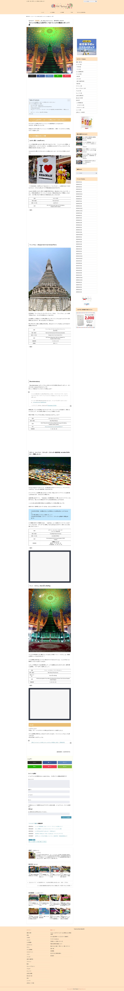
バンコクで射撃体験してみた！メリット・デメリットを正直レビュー (49, 826)
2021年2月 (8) (79, 272)
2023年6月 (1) (79, 220)
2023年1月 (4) (79, 232)
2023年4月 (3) (79, 225)
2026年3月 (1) (79, 182)
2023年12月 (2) (79, 208)
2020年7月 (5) (79, 284)
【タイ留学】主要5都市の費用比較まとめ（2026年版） (89, 139)
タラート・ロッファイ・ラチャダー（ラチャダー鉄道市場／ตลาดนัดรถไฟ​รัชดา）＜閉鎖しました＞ (50, 110)
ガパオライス (80, 105)
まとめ (31, 113)
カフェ (79, 78)
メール (30, 794)
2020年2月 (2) (79, 291)
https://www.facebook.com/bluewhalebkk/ (53, 426)
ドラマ (79, 69)
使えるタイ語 (79, 97)
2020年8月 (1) (79, 282)
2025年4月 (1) (79, 189)
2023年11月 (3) (79, 210)
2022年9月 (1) (79, 237)
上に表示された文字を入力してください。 (38, 811)
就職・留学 (79, 62)
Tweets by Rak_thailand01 (79, 929)
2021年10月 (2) (79, 258)
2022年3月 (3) (79, 248)
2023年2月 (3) (79, 229)
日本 (78, 100)
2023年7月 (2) (79, 217)
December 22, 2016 (52, 405)
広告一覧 (52, 948)
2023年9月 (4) (79, 213)
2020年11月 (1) (79, 280)
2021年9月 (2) (79, 260)
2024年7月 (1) (79, 201)
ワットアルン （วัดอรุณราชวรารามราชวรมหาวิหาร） (42, 106)
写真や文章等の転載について (56, 943)
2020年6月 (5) (79, 287)
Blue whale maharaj (36, 108)
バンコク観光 (37, 841)
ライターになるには (54, 939)
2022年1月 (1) (79, 253)
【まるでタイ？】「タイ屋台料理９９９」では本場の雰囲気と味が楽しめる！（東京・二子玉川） (49, 882)
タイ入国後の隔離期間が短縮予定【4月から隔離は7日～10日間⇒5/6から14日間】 (54, 885)
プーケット (79, 86)
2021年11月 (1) (79, 256)
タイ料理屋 (62, 12)
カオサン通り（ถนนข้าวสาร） (38, 105)
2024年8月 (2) (79, 198)
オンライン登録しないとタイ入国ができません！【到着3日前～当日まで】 (89, 156)
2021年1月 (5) (79, 275)
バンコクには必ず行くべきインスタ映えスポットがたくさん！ (43, 102)
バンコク (42, 12)
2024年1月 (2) (79, 205)
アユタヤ (78, 90)
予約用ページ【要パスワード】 (56, 941)
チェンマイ (79, 93)
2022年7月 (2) (79, 241)
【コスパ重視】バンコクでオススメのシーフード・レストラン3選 (48, 828)
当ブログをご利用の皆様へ (81, 12)
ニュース (78, 109)
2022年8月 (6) (79, 239)
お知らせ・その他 (80, 112)
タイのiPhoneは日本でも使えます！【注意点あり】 (45, 831)
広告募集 (52, 950)
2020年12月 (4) (79, 277)
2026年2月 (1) (79, 184)
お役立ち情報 (79, 95)
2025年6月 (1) (79, 186)
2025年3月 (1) (79, 191)
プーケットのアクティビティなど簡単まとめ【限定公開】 (60, 933)
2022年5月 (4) (79, 244)
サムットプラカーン (80, 88)
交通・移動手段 (80, 81)
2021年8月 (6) (79, 263)
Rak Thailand (75, 989)
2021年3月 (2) (79, 270)
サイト (29, 800)
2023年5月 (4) (79, 222)
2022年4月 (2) (79, 246)
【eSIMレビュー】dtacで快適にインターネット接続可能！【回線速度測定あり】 (51, 836)
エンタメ (78, 64)
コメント (30, 779)
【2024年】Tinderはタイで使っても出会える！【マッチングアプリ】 (49, 833)
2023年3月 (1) (79, 227)
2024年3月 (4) (79, 203)
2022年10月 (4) (79, 234)
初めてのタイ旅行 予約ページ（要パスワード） (60, 946)
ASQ (78, 76)
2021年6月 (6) (79, 268)
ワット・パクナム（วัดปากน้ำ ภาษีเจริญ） (40, 112)
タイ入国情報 (52, 12)
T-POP (72, 12)
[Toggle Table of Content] (68, 100)
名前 (29, 789)
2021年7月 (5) (79, 265)
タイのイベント (80, 107)
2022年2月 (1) (79, 251)
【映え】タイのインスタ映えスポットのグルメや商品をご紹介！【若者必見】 (48, 742)
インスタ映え (43, 841)
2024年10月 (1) (79, 194)
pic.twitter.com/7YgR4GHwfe (39, 402)
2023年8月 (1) (79, 215)
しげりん (38, 852)
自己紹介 (52, 955)
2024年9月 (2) (79, 196)
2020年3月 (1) (79, 289)
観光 (36, 823)
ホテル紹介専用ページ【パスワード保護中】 (59, 936)
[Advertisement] (50, 88)
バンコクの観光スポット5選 (36, 103)
